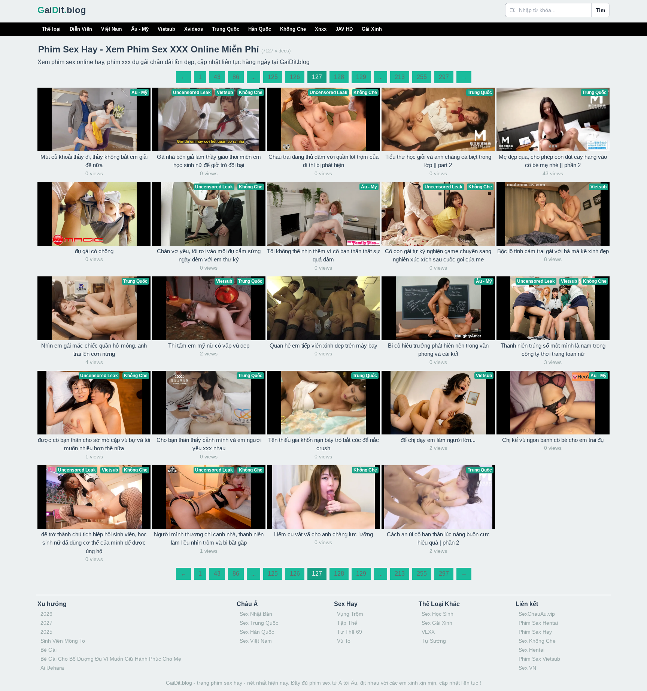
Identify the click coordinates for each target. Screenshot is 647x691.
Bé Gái (48, 650)
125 (273, 77)
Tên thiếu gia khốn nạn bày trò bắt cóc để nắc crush (323, 444)
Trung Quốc (225, 29)
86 (236, 77)
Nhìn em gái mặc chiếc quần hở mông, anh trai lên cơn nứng (94, 349)
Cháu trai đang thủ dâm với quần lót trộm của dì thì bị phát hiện (323, 161)
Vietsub (166, 29)
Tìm (600, 10)
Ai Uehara (52, 668)
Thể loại (51, 29)
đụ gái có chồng (94, 251)
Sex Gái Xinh (437, 623)
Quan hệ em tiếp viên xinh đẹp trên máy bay (323, 345)
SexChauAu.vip (537, 614)
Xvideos (193, 29)
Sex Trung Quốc (259, 623)
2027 (46, 623)
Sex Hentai (531, 650)
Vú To (343, 641)
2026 (46, 614)
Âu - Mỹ (140, 29)
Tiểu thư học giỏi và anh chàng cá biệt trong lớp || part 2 (438, 161)
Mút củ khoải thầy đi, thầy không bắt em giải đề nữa (94, 161)
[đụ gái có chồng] (94, 214)
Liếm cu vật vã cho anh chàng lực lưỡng (323, 534)
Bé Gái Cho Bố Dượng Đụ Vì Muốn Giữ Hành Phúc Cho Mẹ (110, 659)
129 (361, 77)
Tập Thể (347, 623)
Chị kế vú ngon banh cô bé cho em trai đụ (553, 440)
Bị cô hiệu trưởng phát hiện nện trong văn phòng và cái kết (438, 349)
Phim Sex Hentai (538, 623)
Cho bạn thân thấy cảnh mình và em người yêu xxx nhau (209, 444)
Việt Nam (111, 29)
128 (339, 77)
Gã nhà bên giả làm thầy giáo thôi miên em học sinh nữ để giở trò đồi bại (209, 161)
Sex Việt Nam (256, 641)
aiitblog (61, 10)
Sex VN (527, 668)
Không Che (293, 29)
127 (317, 77)
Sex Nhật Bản (256, 614)
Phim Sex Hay (535, 632)
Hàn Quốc (259, 29)
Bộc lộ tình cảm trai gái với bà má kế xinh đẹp (553, 251)
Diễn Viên (81, 29)
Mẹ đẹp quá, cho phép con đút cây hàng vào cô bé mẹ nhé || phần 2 (553, 161)
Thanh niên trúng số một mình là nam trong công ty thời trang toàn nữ (553, 349)
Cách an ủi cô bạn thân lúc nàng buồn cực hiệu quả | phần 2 (438, 538)
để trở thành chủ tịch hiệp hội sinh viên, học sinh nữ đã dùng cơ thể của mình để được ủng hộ (94, 542)
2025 (46, 632)
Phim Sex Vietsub (539, 659)
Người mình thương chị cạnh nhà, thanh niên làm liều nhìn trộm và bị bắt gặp (209, 538)
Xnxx (320, 29)
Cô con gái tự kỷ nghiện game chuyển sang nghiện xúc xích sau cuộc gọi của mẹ (438, 255)
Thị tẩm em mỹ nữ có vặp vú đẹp (208, 345)
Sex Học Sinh (437, 614)
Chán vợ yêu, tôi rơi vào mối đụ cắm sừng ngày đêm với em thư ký (209, 255)
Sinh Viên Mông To (62, 641)
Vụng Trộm (350, 614)
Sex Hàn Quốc (257, 632)
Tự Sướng (434, 641)
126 (295, 77)
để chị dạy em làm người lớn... (438, 440)
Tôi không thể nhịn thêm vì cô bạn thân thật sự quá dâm (323, 255)
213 (400, 77)
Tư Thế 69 (349, 632)
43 (217, 77)
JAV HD (344, 29)
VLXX (428, 632)
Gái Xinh (372, 29)
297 (444, 77)
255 (422, 77)
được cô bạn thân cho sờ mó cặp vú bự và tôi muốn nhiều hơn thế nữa (94, 444)
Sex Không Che (537, 641)
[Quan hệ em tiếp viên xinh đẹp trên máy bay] (323, 308)
